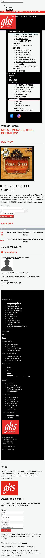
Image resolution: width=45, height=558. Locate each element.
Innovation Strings (13, 415)
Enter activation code (9, 547)
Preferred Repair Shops (14, 389)
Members (10, 375)
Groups (9, 369)
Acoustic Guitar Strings (14, 308)
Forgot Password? (27, 547)
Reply (5, 281)
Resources (14, 99)
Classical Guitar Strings (14, 310)
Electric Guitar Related (14, 348)
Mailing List (10, 407)
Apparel (9, 324)
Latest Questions (12, 344)
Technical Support (13, 401)
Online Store (11, 399)
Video (9, 373)
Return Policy (11, 409)
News (4, 338)
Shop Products (16, 32)
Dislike (16, 247)
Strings (5, 126)
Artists (4, 334)
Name (4, 515)
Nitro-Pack (5, 331)
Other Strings (11, 318)
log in (8, 258)
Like (6, 247)
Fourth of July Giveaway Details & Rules (20, 376)
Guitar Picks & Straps (13, 322)
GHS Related (11, 346)
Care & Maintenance (13, 320)
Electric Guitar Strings (14, 303)
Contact (13, 82)
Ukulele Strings (12, 316)
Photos (9, 371)
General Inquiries (12, 397)
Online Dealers (12, 385)
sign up (16, 258)
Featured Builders (12, 391)
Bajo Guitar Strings (13, 306)
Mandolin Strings (12, 312)
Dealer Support (12, 405)
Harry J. (4, 273)
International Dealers (13, 387)
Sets (15, 126)
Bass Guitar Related (13, 350)
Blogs (9, 367)
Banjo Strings (11, 314)
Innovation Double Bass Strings (17, 326)
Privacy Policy (6, 478)
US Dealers (10, 383)
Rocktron (10, 328)
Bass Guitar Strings (13, 304)
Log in (24, 543)
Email (3, 510)
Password (5, 522)
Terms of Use (36, 534)
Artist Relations (12, 403)
